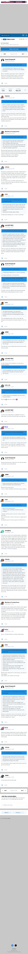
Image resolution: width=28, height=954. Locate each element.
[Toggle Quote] (3, 64)
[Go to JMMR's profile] (2, 333)
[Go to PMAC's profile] (2, 630)
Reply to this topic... (8, 805)
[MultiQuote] (2, 83)
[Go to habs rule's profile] (2, 386)
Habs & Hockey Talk (13, 44)
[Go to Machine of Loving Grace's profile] (2, 132)
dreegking (8, 530)
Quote (6, 83)
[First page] (2, 54)
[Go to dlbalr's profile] (2, 427)
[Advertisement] (14, 19)
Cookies (14, 948)
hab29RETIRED (9, 225)
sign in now (8, 799)
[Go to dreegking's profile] (2, 531)
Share (7, 812)
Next (23, 54)
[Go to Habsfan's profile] (2, 97)
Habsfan (7, 96)
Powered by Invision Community (14, 951)
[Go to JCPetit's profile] (2, 167)
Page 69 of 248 (13, 54)
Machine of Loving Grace (12, 131)
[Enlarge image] (6, 399)
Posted (9, 61)
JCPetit (7, 167)
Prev (5, 54)
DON (6, 194)
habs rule (7, 385)
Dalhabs (7, 559)
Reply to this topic (14, 49)
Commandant (5, 43)
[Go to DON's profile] (2, 195)
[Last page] (26, 54)
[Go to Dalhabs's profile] (2, 560)
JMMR (6, 332)
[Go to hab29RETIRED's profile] (2, 226)
